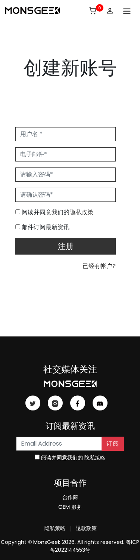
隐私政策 (81, 212)
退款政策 (85, 528)
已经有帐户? (99, 266)
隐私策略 (94, 457)
